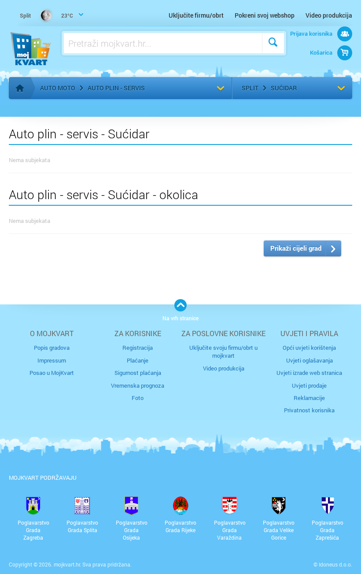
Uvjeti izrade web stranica (309, 373)
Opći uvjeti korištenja (309, 348)
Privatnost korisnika (309, 410)
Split (250, 88)
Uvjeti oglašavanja (309, 360)
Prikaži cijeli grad (295, 248)
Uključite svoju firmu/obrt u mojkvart (223, 351)
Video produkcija (329, 15)
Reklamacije (309, 398)
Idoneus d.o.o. (335, 564)
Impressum (51, 360)
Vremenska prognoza (137, 385)
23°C (46, 15)
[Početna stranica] (20, 88)
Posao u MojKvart (51, 373)
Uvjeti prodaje (309, 385)
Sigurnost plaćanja (137, 373)
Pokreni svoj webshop (265, 15)
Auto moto (57, 88)
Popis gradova (52, 348)
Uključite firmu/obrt (196, 15)
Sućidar (284, 88)
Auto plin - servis (116, 88)
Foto (138, 398)
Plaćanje (137, 360)
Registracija (137, 348)
